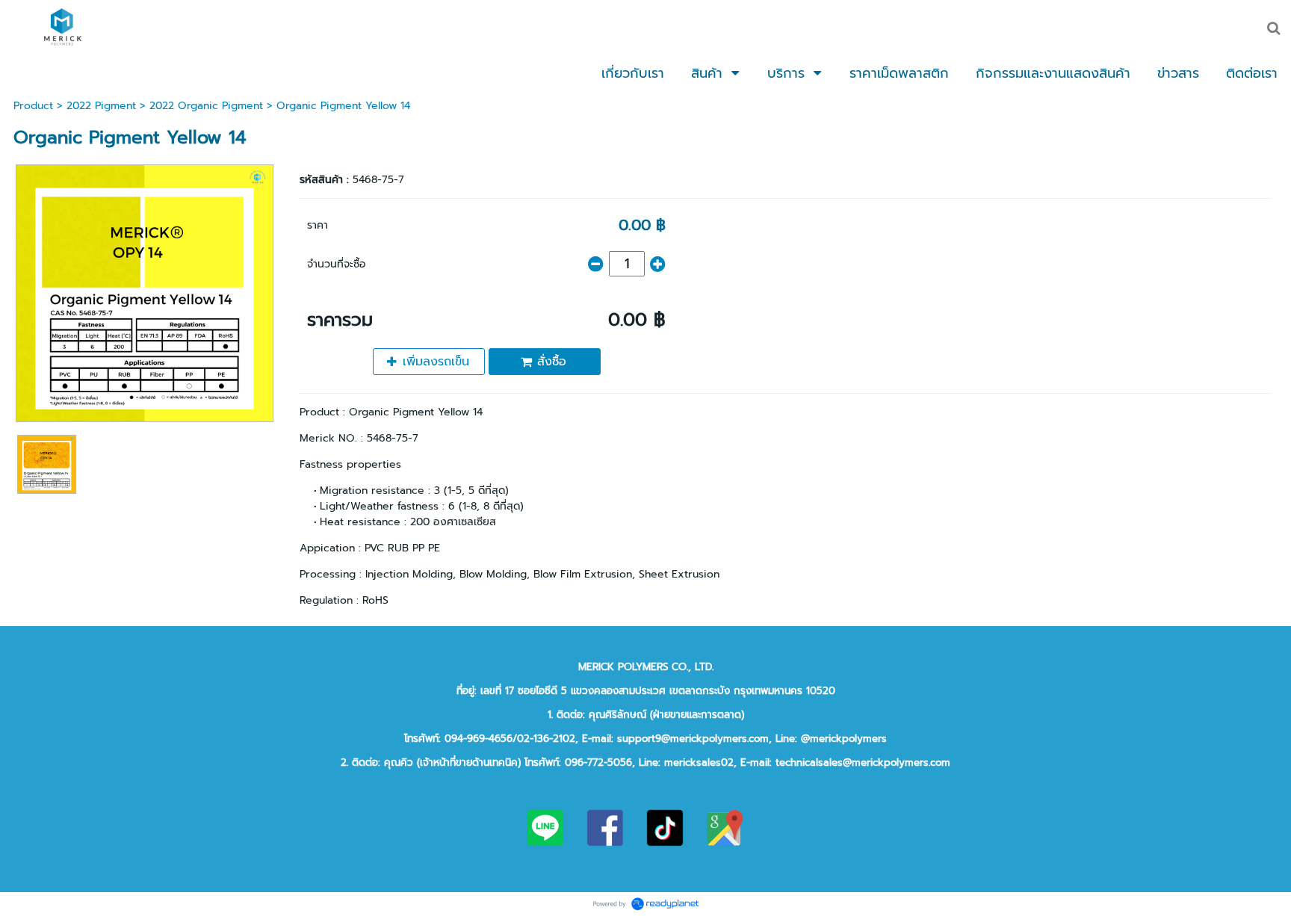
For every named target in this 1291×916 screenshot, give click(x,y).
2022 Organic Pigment (206, 106)
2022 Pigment (101, 106)
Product (33, 106)
